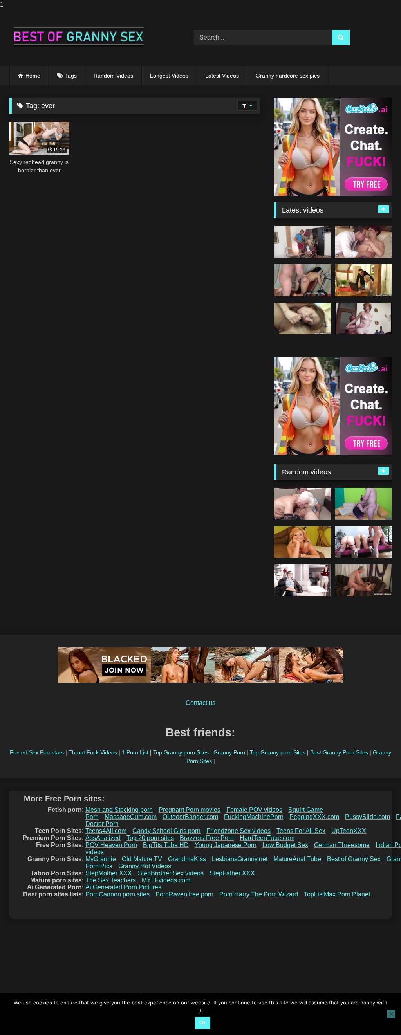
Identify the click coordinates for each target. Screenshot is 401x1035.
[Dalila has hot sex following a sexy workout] (302, 280)
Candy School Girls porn (166, 831)
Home (32, 75)
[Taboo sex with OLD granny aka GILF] (302, 504)
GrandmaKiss (187, 859)
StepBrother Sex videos (171, 873)
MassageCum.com (131, 816)
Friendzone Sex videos (238, 831)
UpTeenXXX (348, 831)
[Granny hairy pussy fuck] (363, 580)
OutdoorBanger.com (190, 816)
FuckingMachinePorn (254, 816)
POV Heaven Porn (111, 845)
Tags (71, 75)
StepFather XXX (232, 873)
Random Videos (113, 75)
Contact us (200, 703)
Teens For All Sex (300, 831)
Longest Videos (169, 75)
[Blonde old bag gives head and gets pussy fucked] (363, 280)
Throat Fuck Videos (93, 752)
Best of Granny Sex (354, 859)
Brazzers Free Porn (207, 838)
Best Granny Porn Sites (339, 752)
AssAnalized (103, 838)
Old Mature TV (142, 859)
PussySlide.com (367, 816)
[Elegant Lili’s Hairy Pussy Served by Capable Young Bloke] (302, 542)
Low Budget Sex (285, 845)
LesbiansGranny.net (239, 859)
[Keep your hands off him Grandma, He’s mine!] (302, 580)
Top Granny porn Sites (181, 752)
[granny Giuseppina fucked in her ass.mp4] (363, 319)
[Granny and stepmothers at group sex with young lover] (363, 542)
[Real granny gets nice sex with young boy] (363, 504)
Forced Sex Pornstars (37, 752)
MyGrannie (100, 859)
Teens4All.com (105, 831)
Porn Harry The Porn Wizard (258, 894)
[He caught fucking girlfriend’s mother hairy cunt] (302, 319)
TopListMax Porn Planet (337, 894)
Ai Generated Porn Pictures (123, 887)
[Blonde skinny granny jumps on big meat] (302, 242)
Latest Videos (222, 75)
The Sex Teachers (110, 880)
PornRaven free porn (184, 894)
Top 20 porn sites (150, 838)
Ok (202, 1023)
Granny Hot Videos (144, 866)
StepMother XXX (108, 873)
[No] (391, 1014)
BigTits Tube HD (166, 845)
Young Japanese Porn (225, 845)
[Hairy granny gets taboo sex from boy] (363, 242)
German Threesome (342, 845)
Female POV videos (254, 809)
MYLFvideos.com (166, 880)
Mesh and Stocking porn (119, 809)
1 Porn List (135, 752)
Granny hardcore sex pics (288, 75)
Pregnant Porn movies (189, 809)
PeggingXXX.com (314, 816)
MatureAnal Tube (297, 859)
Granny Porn (229, 752)
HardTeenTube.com (267, 838)
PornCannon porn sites (117, 894)
